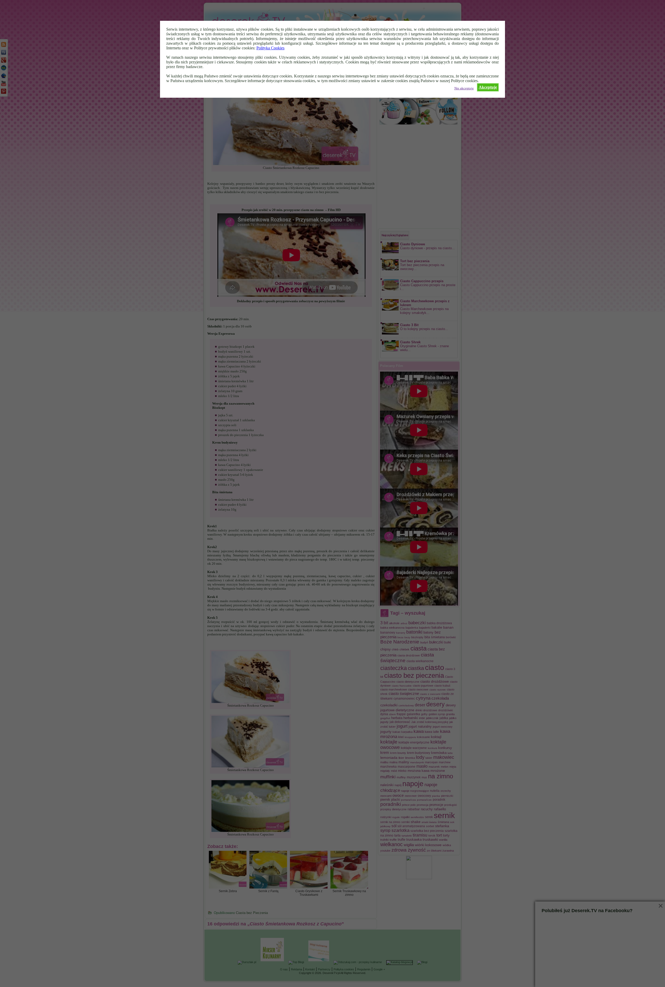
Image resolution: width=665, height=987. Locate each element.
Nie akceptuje (464, 88)
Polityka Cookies (270, 48)
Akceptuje (488, 87)
